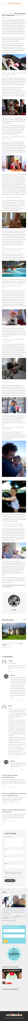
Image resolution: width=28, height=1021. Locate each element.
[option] (14, 635)
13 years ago (7, 17)
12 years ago (4, 821)
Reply (19, 671)
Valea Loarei (13, 641)
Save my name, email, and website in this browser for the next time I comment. (13, 873)
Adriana (3, 17)
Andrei (10, 661)
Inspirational (5, 11)
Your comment (8, 836)
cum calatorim (16, 916)
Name (5, 849)
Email (5, 856)
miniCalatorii (13, 11)
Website (6, 863)
